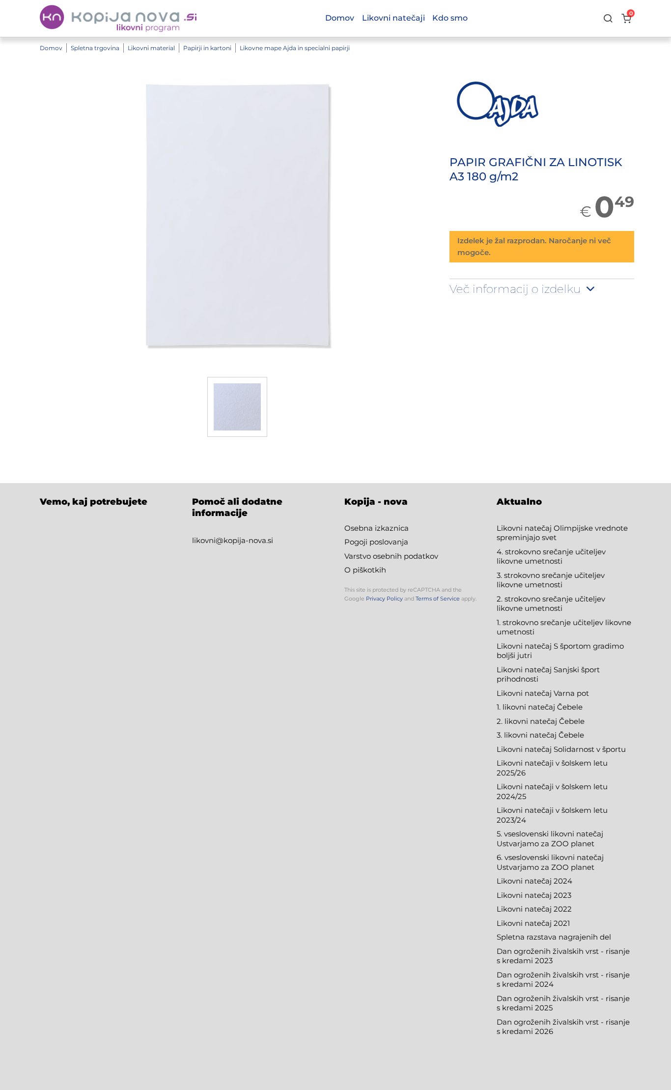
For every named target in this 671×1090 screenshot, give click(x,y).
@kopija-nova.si (244, 540)
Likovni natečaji (393, 18)
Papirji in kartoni (207, 48)
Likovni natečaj (525, 923)
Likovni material (151, 48)
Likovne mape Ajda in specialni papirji (295, 48)
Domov (51, 48)
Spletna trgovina (95, 48)
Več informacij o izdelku (516, 289)
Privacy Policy (384, 598)
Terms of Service (438, 598)
